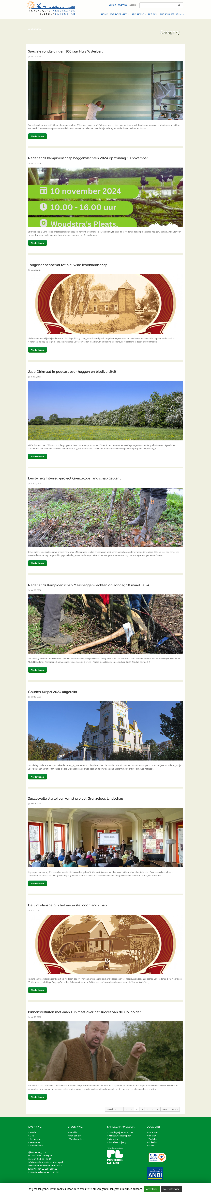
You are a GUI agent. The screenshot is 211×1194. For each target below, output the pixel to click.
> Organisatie (34, 1139)
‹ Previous (111, 1109)
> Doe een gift (74, 1135)
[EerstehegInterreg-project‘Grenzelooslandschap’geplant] (74, 478)
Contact (112, 5)
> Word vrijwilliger (76, 1139)
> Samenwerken (35, 1145)
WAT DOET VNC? (120, 14)
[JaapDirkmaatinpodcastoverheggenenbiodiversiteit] (72, 371)
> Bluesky (151, 1135)
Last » (175, 1109)
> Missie (32, 1132)
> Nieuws (151, 1145)
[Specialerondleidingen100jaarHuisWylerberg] (66, 51)
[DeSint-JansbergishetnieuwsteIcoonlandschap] (67, 905)
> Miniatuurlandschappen (119, 1135)
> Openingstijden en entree (120, 1132)
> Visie (31, 1135)
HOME (104, 14)
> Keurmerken (34, 1142)
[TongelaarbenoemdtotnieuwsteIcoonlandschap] (67, 264)
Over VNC (122, 5)
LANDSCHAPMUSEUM (171, 14)
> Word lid (72, 1132)
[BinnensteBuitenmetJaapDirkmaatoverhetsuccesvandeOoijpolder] (84, 1012)
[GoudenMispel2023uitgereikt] (52, 691)
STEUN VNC (139, 14)
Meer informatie (171, 1189)
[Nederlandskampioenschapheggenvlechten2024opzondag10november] (88, 158)
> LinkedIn (152, 1142)
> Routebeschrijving (116, 1142)
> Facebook (152, 1132)
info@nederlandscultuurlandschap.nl (45, 1162)
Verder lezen (37, 136)
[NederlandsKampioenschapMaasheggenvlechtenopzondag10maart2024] (89, 585)
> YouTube (152, 1139)
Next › (165, 1109)
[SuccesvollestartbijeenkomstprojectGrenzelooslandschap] (75, 798)
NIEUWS (152, 14)
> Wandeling (113, 1139)
